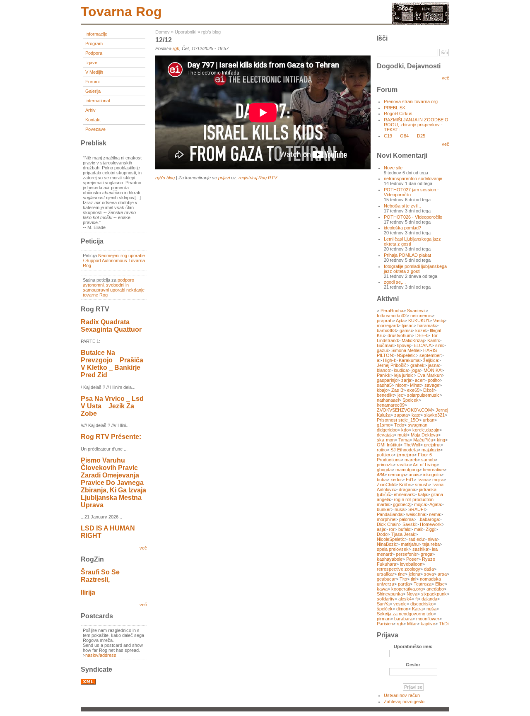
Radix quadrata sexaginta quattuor (111, 325)
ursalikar (385, 573)
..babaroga (428, 519)
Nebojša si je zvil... (402, 205)
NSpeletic (406, 355)
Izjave (91, 62)
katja (422, 494)
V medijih (94, 72)
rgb (176, 48)
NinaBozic (387, 544)
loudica (401, 370)
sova (429, 573)
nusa (400, 509)
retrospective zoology (398, 569)
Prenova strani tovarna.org (411, 101)
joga (416, 370)
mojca (420, 504)
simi (439, 345)
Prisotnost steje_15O (398, 419)
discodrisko (422, 603)
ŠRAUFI (416, 509)
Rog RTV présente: (111, 436)
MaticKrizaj (413, 340)
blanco (383, 370)
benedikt (385, 395)
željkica (430, 360)
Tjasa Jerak (403, 534)
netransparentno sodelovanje (413, 178)
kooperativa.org (407, 588)
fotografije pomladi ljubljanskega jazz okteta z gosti (415, 269)
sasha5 (384, 385)
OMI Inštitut (388, 444)
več (143, 547)
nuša (431, 608)
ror (392, 529)
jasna (433, 365)
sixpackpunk (434, 593)
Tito (403, 578)
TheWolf (412, 444)
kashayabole (389, 559)
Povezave (95, 129)
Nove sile (393, 167)
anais (414, 474)
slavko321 (434, 414)
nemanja (396, 474)
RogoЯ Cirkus (398, 113)
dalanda (429, 598)
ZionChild (386, 484)
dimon (402, 608)
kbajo (382, 390)
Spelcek (410, 400)
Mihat (415, 385)
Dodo (382, 534)
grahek (417, 365)
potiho (434, 380)
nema (434, 514)
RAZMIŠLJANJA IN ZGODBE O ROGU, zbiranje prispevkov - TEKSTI (416, 124)
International (97, 100)
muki (402, 434)
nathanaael (388, 400)
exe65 (413, 390)
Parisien (385, 623)
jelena (414, 573)
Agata (435, 504)
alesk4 (405, 598)
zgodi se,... (395, 282)
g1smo (383, 424)
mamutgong (407, 469)
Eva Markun (429, 375)
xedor (396, 479)
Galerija (93, 91)
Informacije (96, 33)
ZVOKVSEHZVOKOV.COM (404, 409)
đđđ (380, 474)
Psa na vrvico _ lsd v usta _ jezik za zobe (112, 406)
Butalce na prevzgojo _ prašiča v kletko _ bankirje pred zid (112, 363)
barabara (403, 618)
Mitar (412, 623)
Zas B (397, 390)
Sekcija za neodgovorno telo (405, 613)
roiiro (382, 449)
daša (429, 569)
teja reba (431, 544)
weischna (415, 514)
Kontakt (93, 119)
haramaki (426, 325)
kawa (382, 588)
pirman (383, 618)
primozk (385, 464)
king (441, 439)
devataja (385, 434)
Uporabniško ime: (413, 646)
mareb (411, 459)
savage (431, 385)
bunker (384, 509)
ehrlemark (404, 494)
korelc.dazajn (425, 429)
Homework (431, 524)
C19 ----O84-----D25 (404, 135)
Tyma (404, 439)
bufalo (404, 529)
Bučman (385, 345)
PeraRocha (392, 310)
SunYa (383, 603)
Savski (409, 524)
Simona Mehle (405, 350)
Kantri (433, 340)
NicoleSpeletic (391, 539)
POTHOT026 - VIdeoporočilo (413, 217)
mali (418, 529)
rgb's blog (211, 31)
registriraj (247, 177)
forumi (92, 81)
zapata (401, 414)
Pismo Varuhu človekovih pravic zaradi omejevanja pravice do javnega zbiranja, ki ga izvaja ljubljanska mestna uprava (113, 483)
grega (426, 554)
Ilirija (88, 592)
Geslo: (413, 664)
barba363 (386, 330)
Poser (412, 559)
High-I (389, 360)
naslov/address (100, 655)
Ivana (423, 479)
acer (419, 380)
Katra (417, 608)
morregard (387, 325)
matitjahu (410, 544)
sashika (420, 549)
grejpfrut (432, 444)
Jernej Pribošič (392, 365)
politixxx (385, 454)
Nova (412, 593)
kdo (405, 429)
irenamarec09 (391, 405)
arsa (442, 573)
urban (428, 419)
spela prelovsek (393, 549)
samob (428, 459)
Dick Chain (388, 524)
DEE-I (421, 335)
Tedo (399, 424)
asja (381, 529)
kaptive (428, 623)
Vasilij (438, 320)
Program (94, 43)
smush (422, 484)
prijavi (224, 177)
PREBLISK (394, 107)
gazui (382, 350)
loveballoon (411, 564)
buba (382, 479)
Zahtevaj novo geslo (404, 701)
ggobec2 (401, 504)
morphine (386, 519)
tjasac (408, 325)
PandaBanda (389, 514)
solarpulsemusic (423, 395)
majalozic (431, 449)
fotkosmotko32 (392, 315)
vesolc (400, 603)
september (430, 355)
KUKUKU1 (418, 320)
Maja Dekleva (424, 434)
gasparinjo (387, 380)
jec (400, 395)
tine (401, 573)
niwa (432, 539)
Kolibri (405, 484)
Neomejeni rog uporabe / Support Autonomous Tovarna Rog (114, 260)
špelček (385, 608)
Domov (162, 31)
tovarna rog (121, 11)
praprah (385, 320)
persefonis (406, 554)
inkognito (432, 474)
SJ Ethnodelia (404, 449)
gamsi (406, 330)
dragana (407, 489)
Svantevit (416, 310)
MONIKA (432, 370)
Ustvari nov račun (402, 695)
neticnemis (421, 315)
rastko (403, 464)
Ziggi (430, 529)
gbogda (384, 469)
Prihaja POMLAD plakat (407, 255)
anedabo (435, 588)
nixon (400, 385)
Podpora (93, 53)
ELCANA (422, 345)
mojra (437, 479)
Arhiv (90, 110)
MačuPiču (423, 439)
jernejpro (405, 454)
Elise (440, 583)
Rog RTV (267, 177)
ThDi (443, 623)
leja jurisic (404, 375)
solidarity (386, 598)
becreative (433, 469)
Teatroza (422, 583)
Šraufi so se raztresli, (100, 576)
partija (404, 583)
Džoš (428, 390)
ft (416, 598)
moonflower (427, 618)
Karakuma (409, 360)
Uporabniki (185, 31)
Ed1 (410, 479)
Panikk (383, 375)
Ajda (400, 320)
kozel (420, 330)
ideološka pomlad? (402, 227)
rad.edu (416, 539)
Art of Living (424, 464)
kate (416, 414)
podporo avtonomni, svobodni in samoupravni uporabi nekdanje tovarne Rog (114, 287)
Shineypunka (390, 593)
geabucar (386, 578)
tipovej (403, 345)
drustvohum (400, 335)
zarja (406, 380)
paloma (406, 519)
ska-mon (386, 439)
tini (413, 578)
